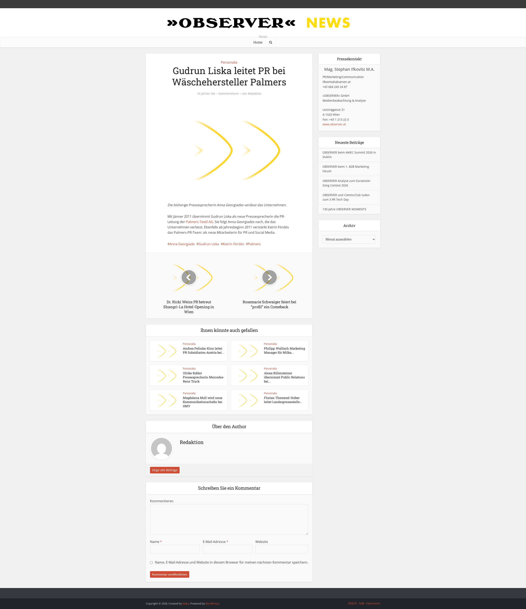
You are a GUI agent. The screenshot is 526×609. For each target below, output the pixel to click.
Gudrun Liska (208, 244)
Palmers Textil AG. (200, 222)
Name (156, 541)
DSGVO (352, 603)
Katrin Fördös (233, 244)
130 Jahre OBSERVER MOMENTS (344, 209)
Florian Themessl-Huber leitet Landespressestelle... (283, 400)
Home (257, 42)
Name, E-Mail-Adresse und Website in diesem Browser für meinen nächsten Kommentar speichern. (231, 562)
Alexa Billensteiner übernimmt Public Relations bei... (284, 377)
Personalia (229, 62)
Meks (185, 603)
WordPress (212, 603)
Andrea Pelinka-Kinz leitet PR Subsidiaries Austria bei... (203, 350)
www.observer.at (334, 124)
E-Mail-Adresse (215, 541)
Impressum (373, 603)
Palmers (254, 244)
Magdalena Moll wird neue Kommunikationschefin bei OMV (202, 402)
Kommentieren (228, 93)
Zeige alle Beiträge (165, 470)
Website (261, 541)
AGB (361, 603)
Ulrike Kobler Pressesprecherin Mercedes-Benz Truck (203, 377)
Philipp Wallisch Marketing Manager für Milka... (284, 350)
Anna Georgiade (182, 244)
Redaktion (255, 93)
